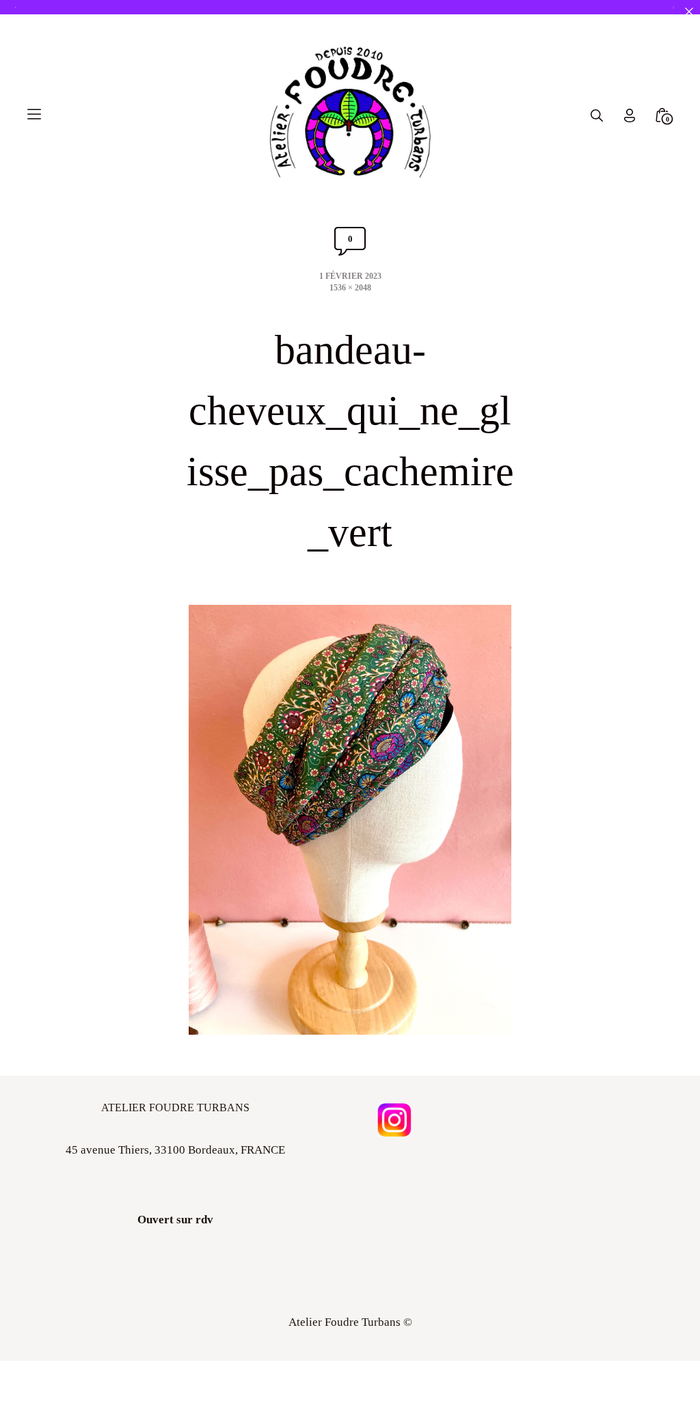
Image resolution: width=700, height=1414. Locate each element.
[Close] (688, 11)
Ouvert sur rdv (175, 1219)
